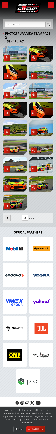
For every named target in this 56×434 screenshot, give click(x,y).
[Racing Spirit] (41, 355)
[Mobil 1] (15, 249)
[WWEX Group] (15, 302)
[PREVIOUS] (8, 218)
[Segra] (41, 275)
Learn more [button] (27, 422)
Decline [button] (19, 429)
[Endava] (15, 275)
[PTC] (28, 381)
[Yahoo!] (41, 302)
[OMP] (15, 355)
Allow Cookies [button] (35, 429)
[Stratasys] (15, 328)
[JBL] (41, 328)
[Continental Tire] (41, 249)
